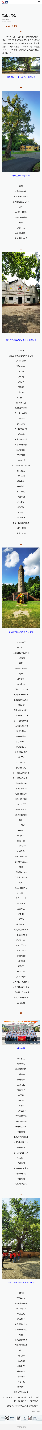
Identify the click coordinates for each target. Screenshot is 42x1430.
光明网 (7, 19)
